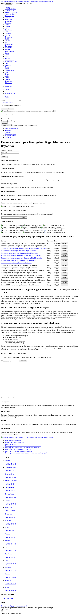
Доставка (8, 130)
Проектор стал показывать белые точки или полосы (22, 447)
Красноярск (8, 33)
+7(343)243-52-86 (10, 477)
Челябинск (8, 30)
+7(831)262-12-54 (10, 484)
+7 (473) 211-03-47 (7, 102)
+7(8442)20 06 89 (10, 510)
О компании (9, 86)
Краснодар (8, 21)
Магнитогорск (9, 60)
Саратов (7, 35)
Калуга (7, 53)
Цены (6, 97)
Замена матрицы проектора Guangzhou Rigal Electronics (19, 253)
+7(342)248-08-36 (10, 590)
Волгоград (8, 19)
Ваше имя (4, 119)
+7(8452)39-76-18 (10, 577)
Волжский (8, 47)
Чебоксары (8, 83)
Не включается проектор (13, 440)
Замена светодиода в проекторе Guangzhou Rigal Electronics (21, 255)
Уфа (6, 28)
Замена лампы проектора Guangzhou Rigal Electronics (18, 250)
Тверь (6, 76)
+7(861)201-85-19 (10, 517)
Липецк (7, 58)
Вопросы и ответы (11, 135)
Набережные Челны (11, 61)
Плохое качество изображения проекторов (19, 451)
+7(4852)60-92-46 (10, 584)
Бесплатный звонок (7, 109)
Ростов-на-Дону (10, 14)
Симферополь (9, 70)
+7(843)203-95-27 (10, 530)
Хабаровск (8, 81)
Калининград (9, 51)
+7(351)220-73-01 (10, 557)
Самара (7, 17)
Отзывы (7, 90)
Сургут (7, 74)
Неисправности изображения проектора (18, 449)
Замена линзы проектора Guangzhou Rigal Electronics (18, 260)
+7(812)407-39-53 (10, 470)
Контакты (8, 137)
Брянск (7, 42)
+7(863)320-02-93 (10, 490)
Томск (7, 77)
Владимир (8, 46)
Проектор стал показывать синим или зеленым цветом (23, 446)
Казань (7, 24)
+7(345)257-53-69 (10, 537)
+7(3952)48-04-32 (10, 544)
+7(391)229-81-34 (10, 570)
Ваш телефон (5, 121)
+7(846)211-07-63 (10, 504)
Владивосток (9, 44)
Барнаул (7, 40)
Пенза (7, 67)
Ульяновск (8, 79)
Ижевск (7, 49)
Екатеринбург (9, 10)
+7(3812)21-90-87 (10, 564)
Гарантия (8, 132)
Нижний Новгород (11, 12)
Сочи (6, 72)
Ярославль (8, 37)
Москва (7, 7)
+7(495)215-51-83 (10, 464)
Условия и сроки (10, 134)
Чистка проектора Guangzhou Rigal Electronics (16, 263)
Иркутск (7, 540)
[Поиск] (20, 100)
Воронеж (8, 3)
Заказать (4, 123)
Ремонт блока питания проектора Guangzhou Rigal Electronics (21, 258)
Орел (6, 63)
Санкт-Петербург (10, 9)
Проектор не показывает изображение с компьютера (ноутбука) (26, 453)
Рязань (7, 69)
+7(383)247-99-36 (10, 497)
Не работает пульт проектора (14, 442)
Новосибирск (9, 16)
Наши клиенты (10, 93)
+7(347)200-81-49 (10, 550)
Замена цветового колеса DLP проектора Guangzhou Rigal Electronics (24, 248)
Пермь (7, 39)
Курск (7, 56)
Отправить (23, 217)
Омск (6, 32)
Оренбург (8, 65)
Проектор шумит (10, 444)
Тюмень (7, 26)
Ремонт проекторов (11, 128)
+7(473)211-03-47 (10, 524)
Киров (7, 54)
